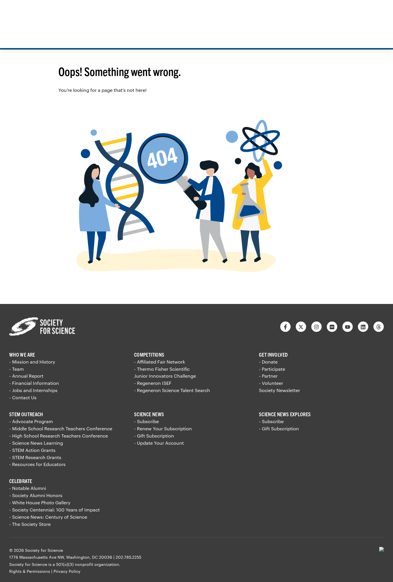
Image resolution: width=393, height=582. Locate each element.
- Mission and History (32, 361)
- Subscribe (146, 421)
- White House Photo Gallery (39, 502)
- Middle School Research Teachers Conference (60, 428)
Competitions (149, 354)
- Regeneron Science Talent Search (172, 390)
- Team (16, 369)
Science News (149, 414)
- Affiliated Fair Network (159, 361)
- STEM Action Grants (32, 450)
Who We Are (22, 354)
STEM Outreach (26, 414)
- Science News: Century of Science (48, 517)
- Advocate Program (31, 421)
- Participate (272, 369)
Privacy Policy (67, 571)
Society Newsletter (279, 390)
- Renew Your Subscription (163, 428)
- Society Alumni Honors (35, 495)
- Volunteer (271, 383)
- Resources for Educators (37, 464)
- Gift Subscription (154, 435)
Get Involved (273, 354)
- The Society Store (30, 524)
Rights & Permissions (29, 571)
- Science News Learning (36, 443)
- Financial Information (34, 383)
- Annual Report (26, 376)
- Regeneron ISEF (152, 383)
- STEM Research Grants (35, 457)
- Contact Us (23, 397)
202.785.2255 (128, 557)
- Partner (268, 376)
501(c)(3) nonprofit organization (87, 564)
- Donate (268, 361)
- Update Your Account (159, 443)
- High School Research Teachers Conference (58, 435)
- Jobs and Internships (33, 390)
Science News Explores (285, 414)
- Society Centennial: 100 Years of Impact (54, 509)
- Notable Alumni (27, 488)
